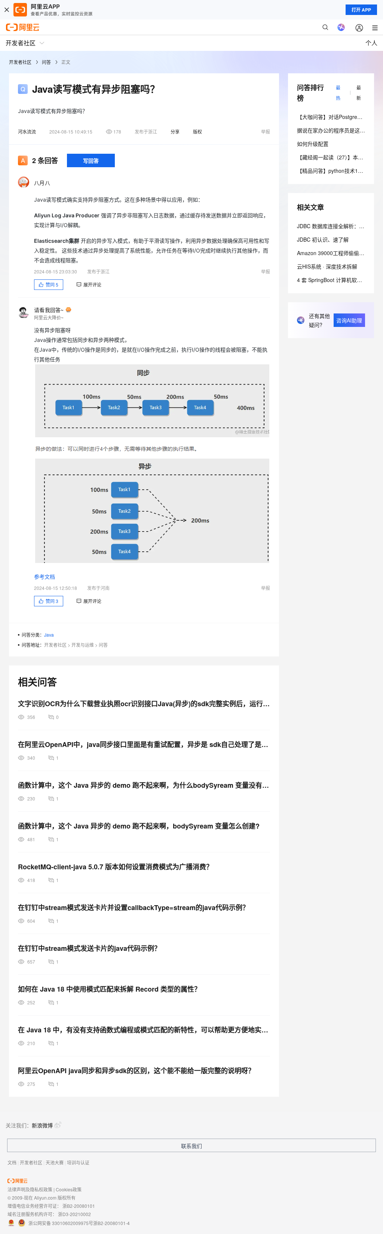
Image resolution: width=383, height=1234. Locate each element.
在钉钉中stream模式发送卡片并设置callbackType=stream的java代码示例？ (133, 907)
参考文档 (44, 576)
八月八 (42, 182)
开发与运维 (82, 645)
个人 (371, 43)
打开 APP (361, 9)
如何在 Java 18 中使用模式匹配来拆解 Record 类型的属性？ (109, 989)
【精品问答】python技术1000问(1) (338, 170)
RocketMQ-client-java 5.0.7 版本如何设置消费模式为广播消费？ (115, 867)
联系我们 (191, 1145)
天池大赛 (55, 1162)
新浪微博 (42, 1125)
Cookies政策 (69, 1189)
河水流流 (27, 131)
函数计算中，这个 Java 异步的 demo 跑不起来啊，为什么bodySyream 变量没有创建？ (144, 785)
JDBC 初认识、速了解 (323, 239)
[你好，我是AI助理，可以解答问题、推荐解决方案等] (341, 27)
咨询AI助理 (349, 320)
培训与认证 (78, 1162)
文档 (11, 1162)
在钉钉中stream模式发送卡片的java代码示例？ (89, 948)
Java (49, 634)
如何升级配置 (312, 143)
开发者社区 (20, 62)
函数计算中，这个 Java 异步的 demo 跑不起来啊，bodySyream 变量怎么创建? (139, 826)
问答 (46, 62)
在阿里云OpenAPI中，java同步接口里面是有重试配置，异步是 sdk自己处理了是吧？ (144, 744)
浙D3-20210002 (74, 1214)
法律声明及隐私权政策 (29, 1189)
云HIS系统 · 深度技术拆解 (327, 266)
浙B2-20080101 (78, 1206)
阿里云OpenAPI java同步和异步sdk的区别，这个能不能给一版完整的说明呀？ (136, 1070)
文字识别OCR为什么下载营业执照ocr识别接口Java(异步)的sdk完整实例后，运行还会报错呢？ (144, 703)
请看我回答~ (49, 309)
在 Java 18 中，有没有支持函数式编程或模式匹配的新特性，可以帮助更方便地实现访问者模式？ (144, 1030)
